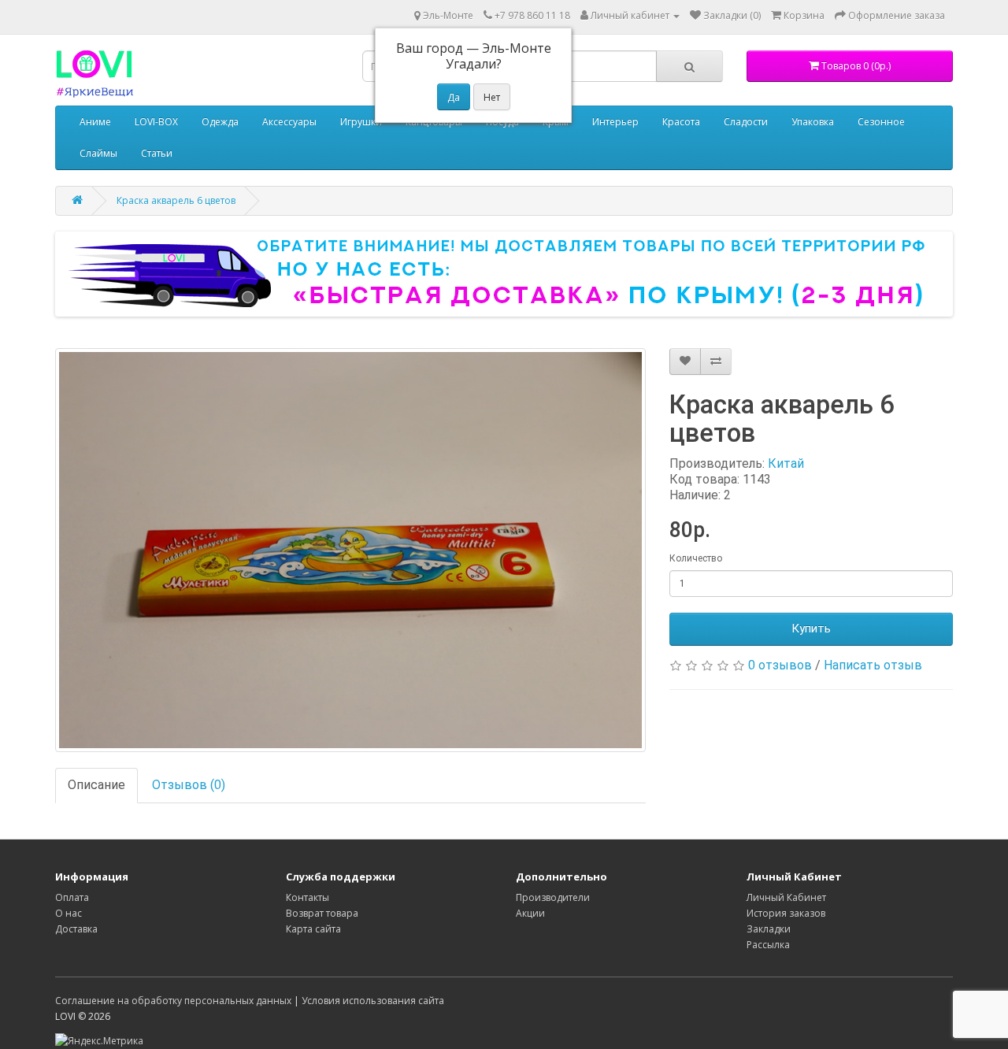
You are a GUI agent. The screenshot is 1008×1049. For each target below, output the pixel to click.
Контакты (307, 897)
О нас (68, 913)
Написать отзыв (873, 665)
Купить (811, 628)
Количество (695, 558)
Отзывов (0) (188, 784)
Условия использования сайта (373, 1000)
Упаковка (812, 121)
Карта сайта (313, 929)
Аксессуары (289, 121)
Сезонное (881, 121)
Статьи (156, 153)
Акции (530, 913)
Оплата (72, 897)
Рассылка (768, 944)
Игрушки (361, 121)
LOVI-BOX (156, 121)
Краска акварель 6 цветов (176, 200)
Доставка (76, 929)
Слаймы (98, 153)
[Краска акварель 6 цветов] (350, 550)
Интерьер (615, 121)
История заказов (786, 913)
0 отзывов (780, 665)
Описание (96, 784)
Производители (553, 897)
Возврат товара (322, 913)
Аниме (95, 121)
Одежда (220, 121)
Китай (786, 463)
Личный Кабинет (786, 897)
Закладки (769, 929)
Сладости (746, 121)
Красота (681, 121)
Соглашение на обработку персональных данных (173, 1000)
